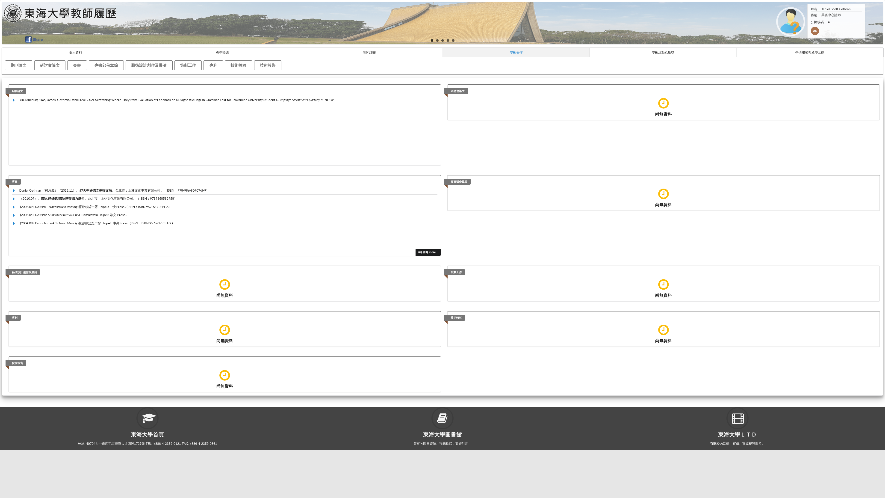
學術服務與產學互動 (809, 52)
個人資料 (75, 52)
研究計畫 (369, 52)
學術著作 (516, 52)
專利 (213, 65)
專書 (77, 65)
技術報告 (268, 65)
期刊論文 (19, 65)
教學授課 (222, 52)
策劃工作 (188, 65)
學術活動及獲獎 (663, 52)
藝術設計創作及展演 (149, 65)
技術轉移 (238, 65)
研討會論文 (50, 65)
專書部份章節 (106, 65)
